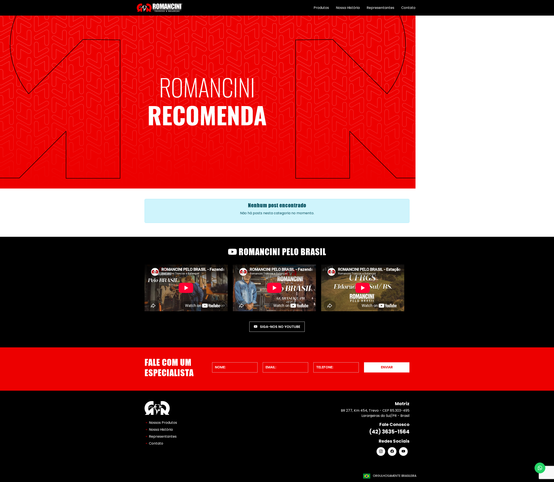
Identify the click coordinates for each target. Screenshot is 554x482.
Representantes (380, 7)
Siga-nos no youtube (279, 326)
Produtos (321, 7)
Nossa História (348, 7)
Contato (408, 7)
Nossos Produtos (163, 422)
